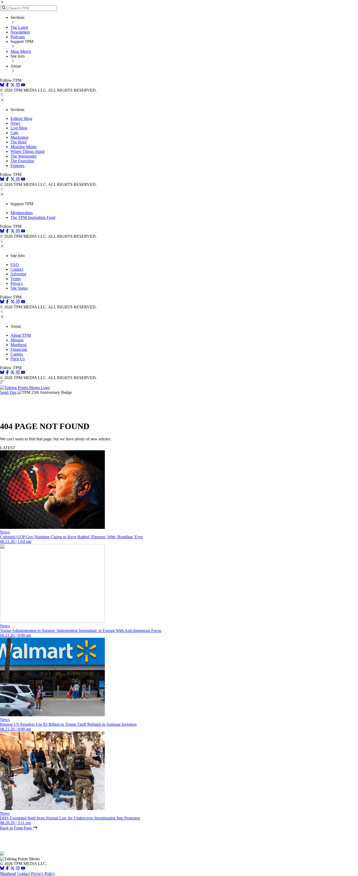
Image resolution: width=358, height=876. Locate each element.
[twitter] (12, 869)
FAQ (14, 264)
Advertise (18, 274)
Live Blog (18, 128)
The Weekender (23, 156)
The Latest (19, 27)
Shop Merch (20, 51)
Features (17, 165)
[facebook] (7, 85)
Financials (18, 349)
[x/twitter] (13, 85)
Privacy (16, 283)
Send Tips (8, 392)
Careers (16, 354)
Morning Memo (23, 147)
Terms (15, 278)
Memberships (21, 212)
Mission (17, 340)
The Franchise (22, 161)
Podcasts (17, 37)
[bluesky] (2, 85)
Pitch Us (17, 359)
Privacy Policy (43, 873)
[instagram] (18, 85)
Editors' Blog (21, 118)
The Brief (18, 142)
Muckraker (19, 137)
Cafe (14, 132)
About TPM (20, 335)
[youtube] (23, 85)
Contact (16, 269)
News (15, 123)
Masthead (18, 344)
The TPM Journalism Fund (32, 217)
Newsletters (20, 32)
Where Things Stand (27, 151)
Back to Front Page (16, 828)
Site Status (19, 288)
